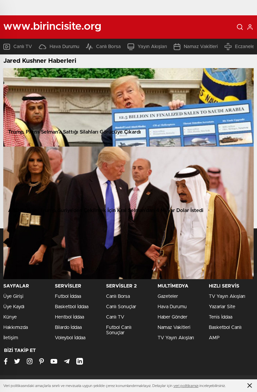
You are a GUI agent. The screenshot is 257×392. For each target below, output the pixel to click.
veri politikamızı (185, 386)
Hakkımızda (15, 327)
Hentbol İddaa (69, 317)
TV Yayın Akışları (176, 338)
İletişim (10, 338)
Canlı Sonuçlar (121, 307)
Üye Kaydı (13, 307)
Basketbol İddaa (71, 307)
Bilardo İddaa (68, 327)
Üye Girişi (13, 296)
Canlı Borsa (108, 46)
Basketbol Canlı (225, 327)
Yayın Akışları (152, 46)
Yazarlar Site (222, 307)
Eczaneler (245, 46)
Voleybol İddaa (70, 338)
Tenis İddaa (220, 317)
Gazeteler (168, 296)
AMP (214, 338)
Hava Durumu (64, 46)
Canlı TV (22, 46)
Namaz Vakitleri (201, 46)
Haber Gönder (172, 317)
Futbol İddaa (68, 296)
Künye (10, 317)
